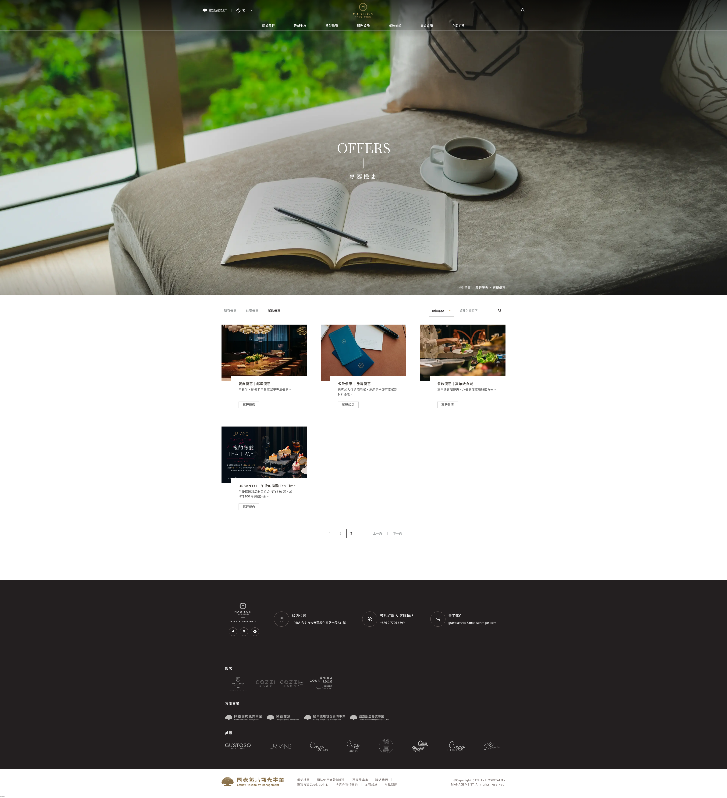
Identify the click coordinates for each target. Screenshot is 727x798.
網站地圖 (303, 780)
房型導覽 (331, 26)
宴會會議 (426, 26)
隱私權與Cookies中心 (312, 784)
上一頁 (377, 533)
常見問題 (391, 784)
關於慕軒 (268, 26)
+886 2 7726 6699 (392, 623)
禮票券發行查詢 (346, 784)
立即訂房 (458, 26)
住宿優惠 (252, 310)
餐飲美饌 (395, 26)
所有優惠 (230, 310)
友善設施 (371, 784)
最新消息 (300, 26)
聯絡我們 (381, 780)
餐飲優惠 (274, 310)
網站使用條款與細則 (331, 780)
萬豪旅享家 (360, 780)
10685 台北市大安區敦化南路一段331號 (319, 623)
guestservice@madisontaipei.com (472, 623)
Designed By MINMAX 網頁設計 (481, 789)
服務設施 (363, 26)
